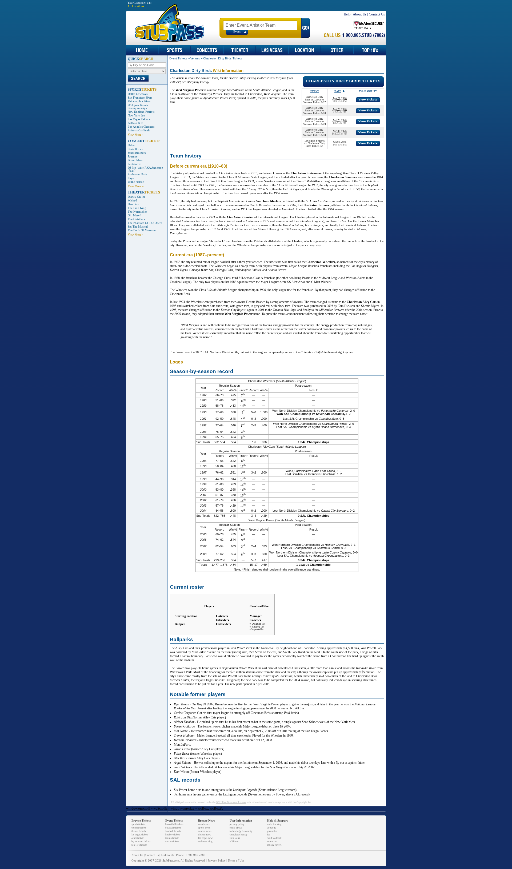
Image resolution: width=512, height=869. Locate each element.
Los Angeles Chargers (141, 126)
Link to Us (167, 855)
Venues (195, 58)
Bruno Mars (135, 160)
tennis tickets (172, 838)
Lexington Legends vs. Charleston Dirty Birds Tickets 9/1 (314, 143)
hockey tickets (172, 834)
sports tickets (138, 824)
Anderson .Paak (137, 174)
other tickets (137, 838)
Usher (131, 145)
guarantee (272, 831)
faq (268, 834)
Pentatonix (134, 164)
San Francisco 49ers (140, 97)
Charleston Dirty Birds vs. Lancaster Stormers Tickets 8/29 (314, 122)
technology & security (241, 831)
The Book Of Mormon (142, 230)
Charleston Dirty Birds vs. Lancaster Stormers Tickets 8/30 (314, 132)
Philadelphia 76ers (139, 101)
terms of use (236, 827)
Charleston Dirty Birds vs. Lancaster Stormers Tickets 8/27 (314, 100)
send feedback (274, 838)
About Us (359, 14)
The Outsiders (136, 219)
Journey (133, 156)
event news (204, 824)
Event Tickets (178, 58)
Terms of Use (236, 860)
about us (271, 827)
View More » (136, 134)
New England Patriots (141, 111)
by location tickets (141, 841)
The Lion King (137, 208)
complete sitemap (238, 834)
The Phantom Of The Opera (145, 222)
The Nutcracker (137, 211)
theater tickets (138, 831)
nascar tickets (172, 841)
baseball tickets (173, 827)
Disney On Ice (136, 196)
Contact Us (377, 14)
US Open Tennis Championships (138, 107)
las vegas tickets (139, 834)
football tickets (173, 831)
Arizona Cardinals (139, 130)
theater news (204, 834)
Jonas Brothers (137, 152)
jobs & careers (274, 845)
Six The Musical (138, 226)
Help (347, 14)
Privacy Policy (217, 860)
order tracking (274, 824)
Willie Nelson (136, 181)
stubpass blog (205, 841)
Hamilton (133, 204)
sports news (204, 827)
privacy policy (237, 824)
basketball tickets (174, 824)
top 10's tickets (139, 845)
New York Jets (136, 115)
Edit (149, 3)
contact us (272, 841)
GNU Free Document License (231, 802)
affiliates (234, 841)
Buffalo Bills (135, 123)
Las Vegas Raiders (139, 119)
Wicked (132, 200)
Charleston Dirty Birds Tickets (222, 58)
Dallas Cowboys (137, 93)
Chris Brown (135, 149)
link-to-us (235, 838)
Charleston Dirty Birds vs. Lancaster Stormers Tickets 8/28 (314, 111)
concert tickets (138, 827)
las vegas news (205, 838)
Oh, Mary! (134, 215)
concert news (204, 831)
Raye (131, 178)
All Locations (135, 6)
